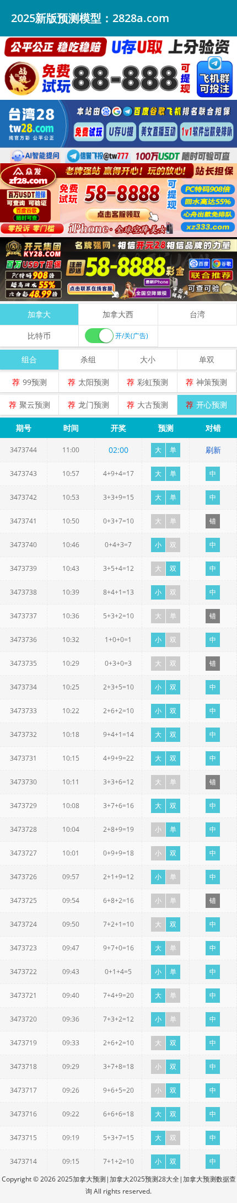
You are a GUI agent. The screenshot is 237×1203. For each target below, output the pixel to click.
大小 (147, 359)
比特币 (39, 335)
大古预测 (152, 404)
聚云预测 (34, 404)
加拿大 (39, 314)
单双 (206, 359)
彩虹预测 (152, 382)
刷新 (213, 450)
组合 (29, 359)
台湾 (197, 314)
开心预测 (211, 404)
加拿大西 (118, 314)
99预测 (35, 382)
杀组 (88, 359)
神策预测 (211, 382)
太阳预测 (93, 382)
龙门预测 (93, 404)
